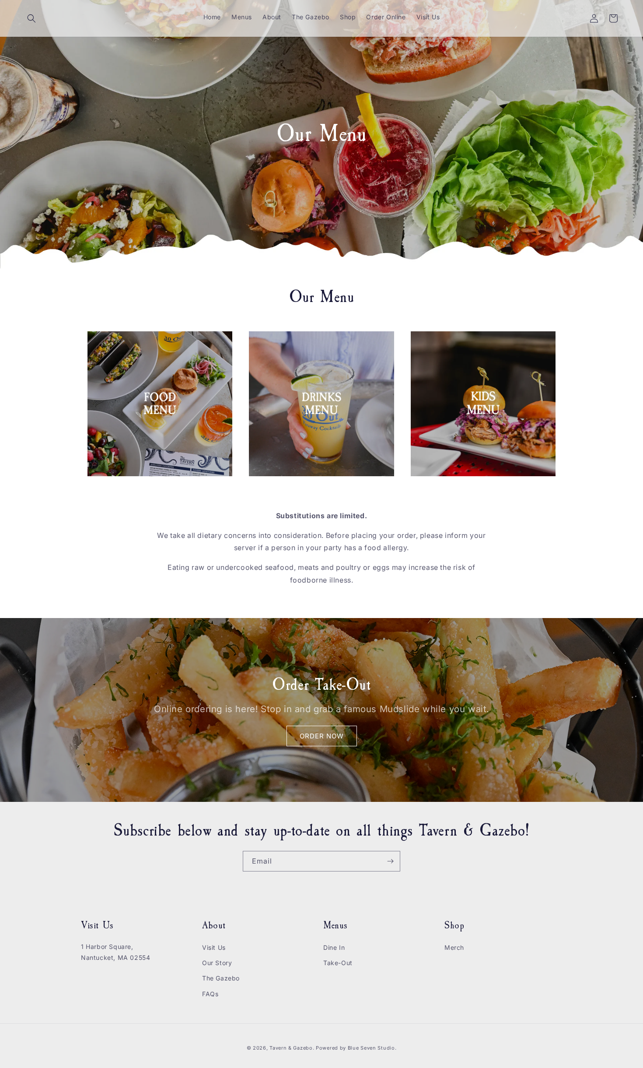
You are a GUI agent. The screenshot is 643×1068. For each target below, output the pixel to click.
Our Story (217, 962)
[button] (31, 18)
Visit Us (214, 947)
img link (101, 337)
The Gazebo (221, 978)
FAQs (210, 994)
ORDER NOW (322, 735)
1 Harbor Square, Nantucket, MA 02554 (115, 952)
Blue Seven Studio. (372, 1048)
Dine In (334, 947)
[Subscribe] (390, 861)
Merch (454, 947)
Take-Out (338, 962)
